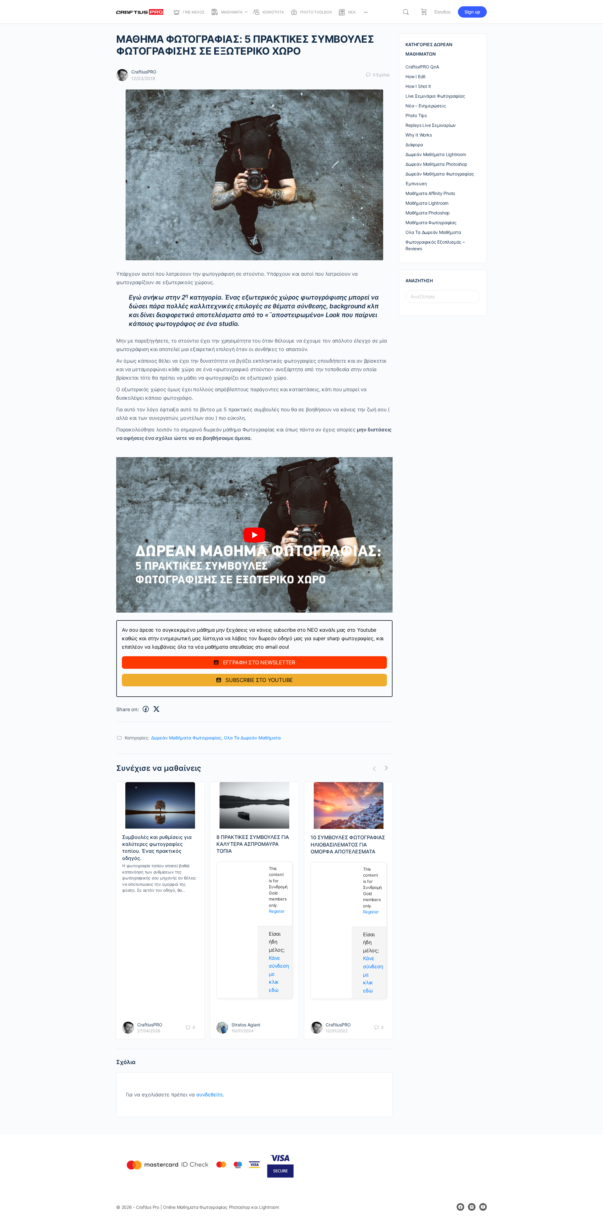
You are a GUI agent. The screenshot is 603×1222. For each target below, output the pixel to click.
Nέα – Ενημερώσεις (425, 105)
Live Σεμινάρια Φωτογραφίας (435, 96)
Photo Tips (416, 115)
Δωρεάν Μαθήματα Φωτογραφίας (186, 737)
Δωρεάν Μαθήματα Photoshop (436, 164)
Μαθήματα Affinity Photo (430, 193)
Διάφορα (414, 144)
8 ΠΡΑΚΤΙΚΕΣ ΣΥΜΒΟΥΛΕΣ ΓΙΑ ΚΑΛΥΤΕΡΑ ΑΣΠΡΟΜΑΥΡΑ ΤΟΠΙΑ (252, 844)
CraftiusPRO (143, 71)
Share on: (127, 709)
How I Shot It (418, 86)
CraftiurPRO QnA (422, 66)
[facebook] (460, 1207)
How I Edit (415, 76)
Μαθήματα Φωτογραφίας (431, 222)
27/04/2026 (148, 1030)
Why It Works (418, 135)
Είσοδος (442, 11)
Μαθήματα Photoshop (427, 212)
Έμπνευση (415, 183)
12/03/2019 (143, 78)
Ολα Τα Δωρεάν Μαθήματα (252, 737)
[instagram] (471, 1207)
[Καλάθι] (424, 12)
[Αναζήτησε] (405, 12)
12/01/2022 (337, 1030)
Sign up (472, 11)
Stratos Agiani (245, 1024)
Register (277, 911)
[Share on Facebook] (146, 709)
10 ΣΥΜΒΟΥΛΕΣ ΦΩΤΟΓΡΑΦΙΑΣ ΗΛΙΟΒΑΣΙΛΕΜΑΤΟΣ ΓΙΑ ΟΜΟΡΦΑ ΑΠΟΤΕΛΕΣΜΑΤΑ (348, 844)
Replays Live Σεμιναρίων (430, 125)
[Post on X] (156, 709)
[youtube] (483, 1207)
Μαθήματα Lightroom (426, 203)
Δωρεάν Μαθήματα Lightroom (435, 154)
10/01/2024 (242, 1030)
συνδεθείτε (209, 1094)
